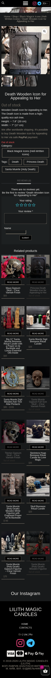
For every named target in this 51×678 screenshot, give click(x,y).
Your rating (25, 200)
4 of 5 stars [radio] (29, 205)
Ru (30, 634)
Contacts (25, 628)
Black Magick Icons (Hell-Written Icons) (25, 153)
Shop (15, 16)
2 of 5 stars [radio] (21, 205)
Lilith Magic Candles (25, 612)
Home (7, 16)
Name (7, 228)
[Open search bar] (3, 3)
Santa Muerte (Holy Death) (20, 169)
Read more (13, 282)
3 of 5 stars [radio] (25, 205)
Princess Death (35, 161)
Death (15, 161)
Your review (25, 211)
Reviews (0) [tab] (24, 180)
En (20, 634)
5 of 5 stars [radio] (33, 205)
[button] (44, 31)
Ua (25, 634)
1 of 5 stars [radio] (17, 205)
